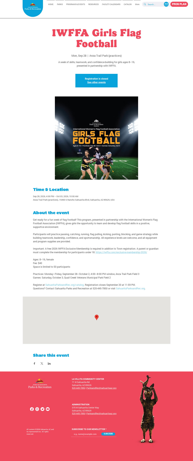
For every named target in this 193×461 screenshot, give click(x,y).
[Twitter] (42, 409)
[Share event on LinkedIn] (49, 363)
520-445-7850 (78, 388)
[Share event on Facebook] (34, 363)
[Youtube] (48, 409)
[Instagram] (37, 409)
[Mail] (166, 4)
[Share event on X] (41, 363)
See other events (96, 82)
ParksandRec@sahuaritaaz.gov (102, 388)
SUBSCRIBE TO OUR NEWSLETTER (88, 429)
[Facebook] (32, 409)
